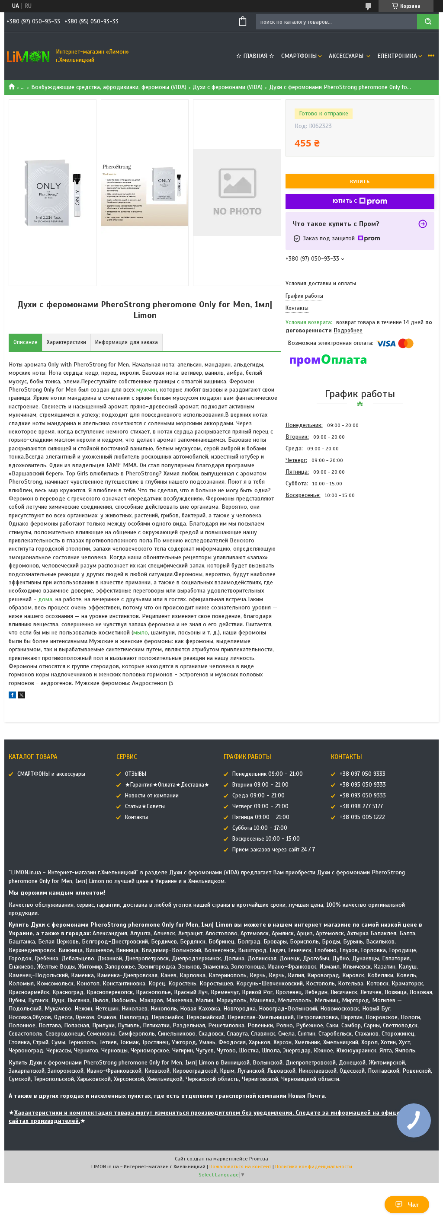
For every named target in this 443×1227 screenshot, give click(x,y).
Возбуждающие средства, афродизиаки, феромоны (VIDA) (108, 87)
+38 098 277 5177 (361, 806)
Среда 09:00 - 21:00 (258, 795)
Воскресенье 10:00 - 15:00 (266, 838)
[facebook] (12, 696)
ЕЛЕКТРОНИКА (397, 56)
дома (45, 599)
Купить (359, 181)
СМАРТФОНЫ (299, 56)
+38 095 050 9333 (363, 784)
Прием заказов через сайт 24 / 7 (273, 849)
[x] (21, 696)
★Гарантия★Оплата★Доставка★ (167, 784)
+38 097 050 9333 (362, 774)
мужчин (146, 389)
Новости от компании (152, 795)
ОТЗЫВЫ (135, 774)
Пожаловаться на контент (240, 1166)
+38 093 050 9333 (363, 795)
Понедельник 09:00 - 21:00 (267, 774)
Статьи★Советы (145, 806)
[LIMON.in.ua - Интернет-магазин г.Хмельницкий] (28, 56)
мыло (140, 632)
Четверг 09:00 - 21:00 (260, 806)
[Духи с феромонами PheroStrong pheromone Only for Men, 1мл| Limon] (316, 547)
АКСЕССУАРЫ (347, 56)
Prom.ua (258, 1159)
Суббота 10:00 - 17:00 (259, 828)
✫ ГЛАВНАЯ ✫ (255, 56)
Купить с (345, 201)
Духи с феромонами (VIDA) (228, 87)
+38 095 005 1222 (362, 817)
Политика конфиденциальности (313, 1166)
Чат (413, 1204)
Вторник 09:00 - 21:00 (260, 784)
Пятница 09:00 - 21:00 (260, 817)
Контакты (136, 817)
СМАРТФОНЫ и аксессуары (51, 774)
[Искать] (428, 21)
